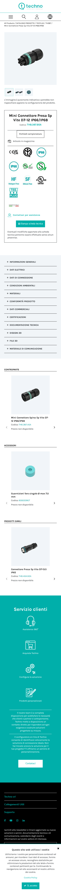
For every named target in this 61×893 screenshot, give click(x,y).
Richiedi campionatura (30, 134)
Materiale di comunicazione (26, 348)
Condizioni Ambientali (22, 285)
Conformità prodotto (22, 301)
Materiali (15, 293)
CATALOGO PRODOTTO (25, 23)
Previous (6, 427)
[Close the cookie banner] (58, 848)
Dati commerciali (19, 309)
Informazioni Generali (23, 262)
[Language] (50, 17)
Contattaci (30, 763)
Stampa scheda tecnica (32, 224)
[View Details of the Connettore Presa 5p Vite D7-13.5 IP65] (30, 546)
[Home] (30, 6)
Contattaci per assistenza (26, 215)
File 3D (14, 340)
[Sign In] (37, 17)
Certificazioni (18, 317)
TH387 (48, 23)
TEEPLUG (40, 23)
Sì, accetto (32, 886)
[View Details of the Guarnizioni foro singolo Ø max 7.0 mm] (30, 470)
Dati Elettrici (17, 269)
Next (54, 427)
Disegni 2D (16, 333)
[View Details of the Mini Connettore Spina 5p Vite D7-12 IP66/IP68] (30, 394)
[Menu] (10, 17)
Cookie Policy (30, 877)
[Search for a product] (23, 17)
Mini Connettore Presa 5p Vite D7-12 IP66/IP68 (24, 26)
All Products (9, 23)
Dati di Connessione (21, 277)
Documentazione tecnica (24, 325)
